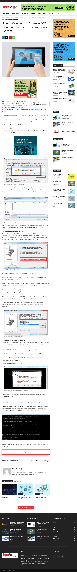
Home (3, 17)
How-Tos (11, 19)
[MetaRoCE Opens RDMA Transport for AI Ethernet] (5, 531)
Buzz (44, 13)
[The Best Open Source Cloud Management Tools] (71, 191)
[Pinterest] (10, 37)
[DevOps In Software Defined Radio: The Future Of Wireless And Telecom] (25, 489)
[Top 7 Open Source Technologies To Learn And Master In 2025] (71, 183)
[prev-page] (3, 502)
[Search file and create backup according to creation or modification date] (56, 117)
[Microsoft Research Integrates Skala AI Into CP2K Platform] (5, 524)
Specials (51, 13)
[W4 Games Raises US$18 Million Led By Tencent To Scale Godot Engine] (5, 538)
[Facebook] (69, 1)
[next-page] (5, 502)
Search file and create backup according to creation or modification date (68, 117)
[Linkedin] (72, 1)
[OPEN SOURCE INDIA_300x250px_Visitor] (64, 60)
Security (16, 19)
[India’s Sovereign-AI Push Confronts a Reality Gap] (71, 78)
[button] (73, 13)
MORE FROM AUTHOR (19, 481)
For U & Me (6, 13)
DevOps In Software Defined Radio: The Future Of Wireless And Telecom (24, 497)
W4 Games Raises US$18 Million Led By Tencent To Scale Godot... (17, 538)
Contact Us (21, 1)
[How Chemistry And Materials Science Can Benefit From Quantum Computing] (42, 489)
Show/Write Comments (26, 507)
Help (59, 13)
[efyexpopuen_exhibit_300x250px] (25, 155)
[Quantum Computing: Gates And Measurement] (9, 489)
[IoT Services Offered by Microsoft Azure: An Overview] (71, 205)
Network (7, 17)
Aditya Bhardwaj (6, 33)
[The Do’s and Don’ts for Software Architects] (71, 176)
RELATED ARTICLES (7, 481)
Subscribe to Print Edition (7, 1)
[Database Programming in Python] (56, 152)
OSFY (12, 17)
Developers (15, 13)
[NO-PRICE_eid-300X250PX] (25, 97)
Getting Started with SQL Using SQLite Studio (40, 461)
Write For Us (15, 1)
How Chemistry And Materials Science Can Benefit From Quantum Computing (41, 497)
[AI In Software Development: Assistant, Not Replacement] (71, 71)
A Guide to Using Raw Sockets (68, 122)
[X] (74, 1)
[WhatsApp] (13, 37)
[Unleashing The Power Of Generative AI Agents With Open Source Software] (71, 92)
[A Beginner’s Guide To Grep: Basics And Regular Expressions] (56, 131)
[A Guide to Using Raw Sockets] (56, 124)
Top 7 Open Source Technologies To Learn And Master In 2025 (58, 183)
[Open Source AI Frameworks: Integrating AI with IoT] (71, 198)
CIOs (32, 13)
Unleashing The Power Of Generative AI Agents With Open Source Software (60, 92)
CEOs (38, 13)
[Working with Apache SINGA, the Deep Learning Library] (71, 100)
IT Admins (25, 13)
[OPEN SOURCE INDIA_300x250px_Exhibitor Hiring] (64, 37)
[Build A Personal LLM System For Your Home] (71, 85)
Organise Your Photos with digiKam (10, 460)
